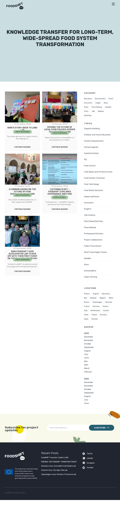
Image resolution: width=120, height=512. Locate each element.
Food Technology (91, 184)
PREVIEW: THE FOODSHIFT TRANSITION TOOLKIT (59, 462)
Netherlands (95, 311)
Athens (87, 294)
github (112, 493)
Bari (85, 298)
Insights (87, 209)
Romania (103, 315)
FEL (85, 159)
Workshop (87, 115)
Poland (94, 315)
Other (86, 315)
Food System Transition (94, 178)
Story (86, 111)
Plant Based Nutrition (93, 221)
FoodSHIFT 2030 (20, 456)
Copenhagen (97, 302)
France (86, 306)
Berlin (111, 298)
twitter (103, 493)
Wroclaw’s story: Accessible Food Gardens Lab (58, 466)
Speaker (108, 107)
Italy (86, 311)
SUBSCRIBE (100, 428)
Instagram (91, 463)
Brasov (86, 302)
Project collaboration (93, 240)
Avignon (96, 294)
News (106, 103)
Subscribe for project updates (21, 429)
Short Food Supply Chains (95, 252)
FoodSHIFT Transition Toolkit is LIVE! (54, 458)
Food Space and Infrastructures (98, 172)
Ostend (106, 311)
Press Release (97, 107)
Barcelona (88, 99)
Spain (86, 319)
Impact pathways (91, 196)
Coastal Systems (91, 153)
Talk (93, 111)
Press (86, 107)
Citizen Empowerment (94, 141)
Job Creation (89, 215)
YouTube (90, 468)
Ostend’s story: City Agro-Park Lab (54, 470)
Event (111, 99)
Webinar (101, 111)
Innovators (88, 103)
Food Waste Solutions (93, 190)
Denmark (108, 302)
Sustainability (90, 271)
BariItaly (93, 298)
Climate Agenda (91, 147)
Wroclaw (95, 319)
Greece (105, 306)
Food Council (90, 166)
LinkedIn (90, 458)
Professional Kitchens (93, 234)
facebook (108, 493)
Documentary (100, 99)
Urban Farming (90, 277)
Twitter (90, 454)
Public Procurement (92, 246)
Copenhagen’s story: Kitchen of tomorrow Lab (58, 474)
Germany (96, 306)
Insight (98, 103)
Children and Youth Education (97, 135)
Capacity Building (92, 128)
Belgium (103, 298)
